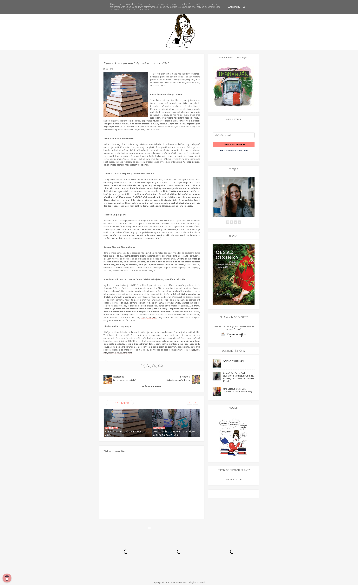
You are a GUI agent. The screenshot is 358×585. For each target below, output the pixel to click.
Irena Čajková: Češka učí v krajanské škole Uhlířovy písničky (237, 390)
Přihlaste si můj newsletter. (234, 144)
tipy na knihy (119, 402)
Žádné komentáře (153, 386)
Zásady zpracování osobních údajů (234, 150)
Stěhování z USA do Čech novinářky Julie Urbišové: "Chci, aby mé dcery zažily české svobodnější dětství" (238, 377)
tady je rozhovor (148, 317)
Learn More (234, 7)
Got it (246, 7)
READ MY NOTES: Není (233, 360)
